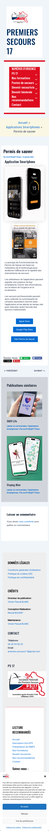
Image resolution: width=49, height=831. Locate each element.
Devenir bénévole (22, 92)
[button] (45, 776)
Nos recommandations (22, 98)
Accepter (24, 806)
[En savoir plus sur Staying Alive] (24, 458)
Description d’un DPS (22, 743)
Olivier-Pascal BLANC (18, 601)
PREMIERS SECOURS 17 (22, 41)
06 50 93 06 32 (15, 644)
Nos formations (21, 78)
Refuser (24, 814)
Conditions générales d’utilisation (24, 570)
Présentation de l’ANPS (23, 746)
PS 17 (15, 73)
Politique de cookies (13, 827)
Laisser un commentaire (17, 426)
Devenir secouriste (23, 87)
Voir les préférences (24, 821)
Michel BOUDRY (15, 612)
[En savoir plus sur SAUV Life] (24, 404)
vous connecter (26, 521)
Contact (16, 104)
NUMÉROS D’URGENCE (24, 69)
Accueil (16, 739)
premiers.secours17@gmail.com (24, 651)
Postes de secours (23, 83)
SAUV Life (12, 421)
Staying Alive (14, 485)
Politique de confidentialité (31, 827)
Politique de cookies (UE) (20, 573)
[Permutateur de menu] (35, 75)
